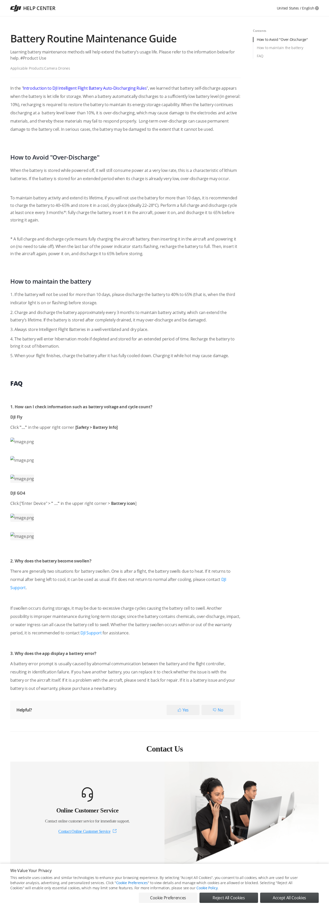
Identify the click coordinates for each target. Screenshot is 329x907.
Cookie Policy (206, 887)
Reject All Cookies (229, 898)
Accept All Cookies (289, 898)
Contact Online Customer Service (84, 831)
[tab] (286, 41)
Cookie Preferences (132, 882)
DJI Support (91, 633)
